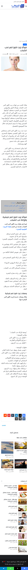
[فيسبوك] (23, 415)
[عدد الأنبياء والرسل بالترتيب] (22, 543)
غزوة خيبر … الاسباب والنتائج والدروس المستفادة (10, 486)
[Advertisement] (14, 24)
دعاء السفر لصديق (9, 455)
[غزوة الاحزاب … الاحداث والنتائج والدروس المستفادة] (22, 495)
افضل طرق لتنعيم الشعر (19, 1)
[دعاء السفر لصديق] (7, 448)
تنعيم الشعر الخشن (12, 506)
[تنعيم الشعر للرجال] (22, 515)
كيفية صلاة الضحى (12, 548)
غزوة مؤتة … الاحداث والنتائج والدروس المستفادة (10, 500)
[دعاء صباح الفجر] (21, 463)
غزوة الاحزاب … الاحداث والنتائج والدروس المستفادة (10, 493)
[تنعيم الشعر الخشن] (22, 508)
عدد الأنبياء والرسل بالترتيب (11, 541)
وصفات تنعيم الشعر (12, 520)
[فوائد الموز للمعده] (7, 463)
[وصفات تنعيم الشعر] (22, 522)
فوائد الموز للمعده (8, 470)
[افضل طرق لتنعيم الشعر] (22, 529)
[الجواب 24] (18, 6)
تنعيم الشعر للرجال (13, 513)
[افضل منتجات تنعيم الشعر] (22, 536)
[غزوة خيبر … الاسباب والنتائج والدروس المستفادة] (22, 488)
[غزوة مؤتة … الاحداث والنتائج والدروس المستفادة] (22, 501)
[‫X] (20, 415)
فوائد (20, 41)
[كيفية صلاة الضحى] (22, 550)
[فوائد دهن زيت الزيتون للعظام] (21, 445)
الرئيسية (24, 41)
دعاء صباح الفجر (23, 470)
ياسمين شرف (23, 54)
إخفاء (13, 203)
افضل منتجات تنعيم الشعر (11, 534)
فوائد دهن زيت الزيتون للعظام (22, 451)
